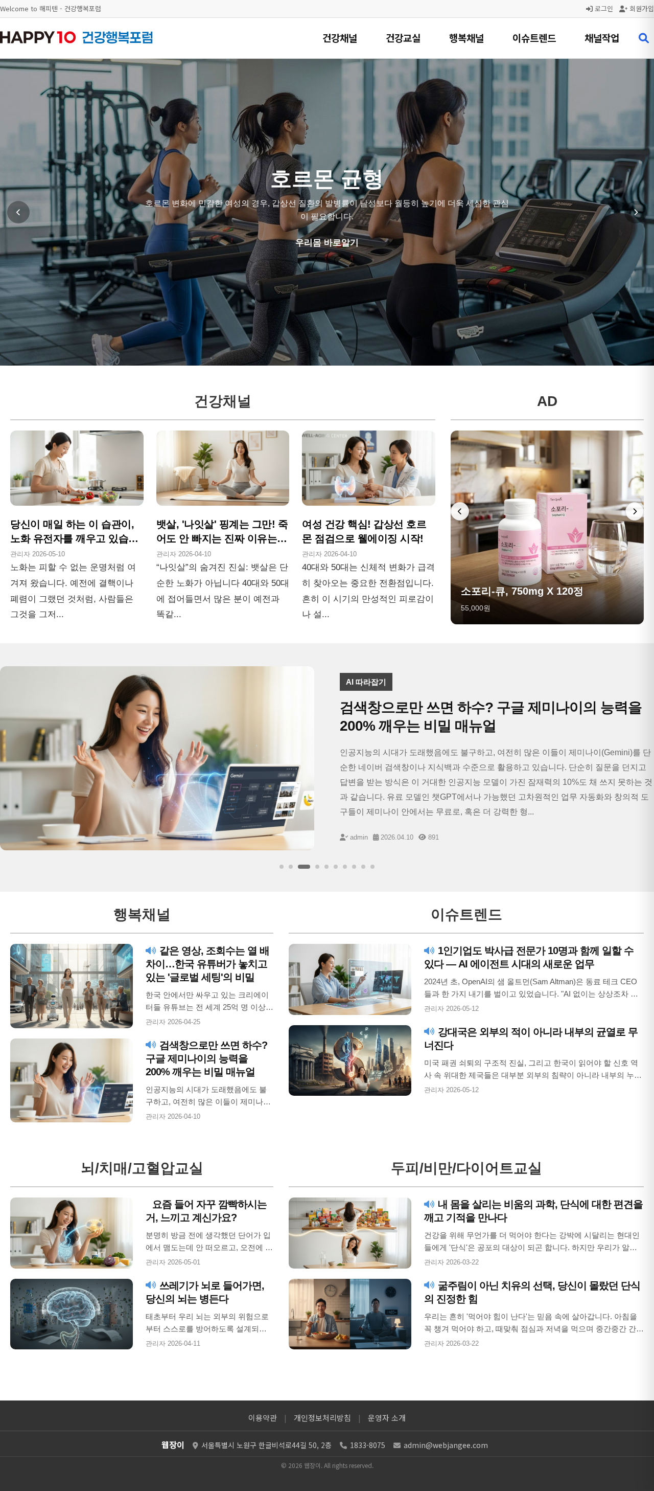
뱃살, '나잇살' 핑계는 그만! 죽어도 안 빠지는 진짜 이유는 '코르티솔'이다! (222, 538)
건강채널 (339, 37)
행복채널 (466, 37)
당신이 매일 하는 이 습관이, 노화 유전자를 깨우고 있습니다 (74, 538)
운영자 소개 (387, 1417)
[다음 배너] (634, 511)
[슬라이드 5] (326, 867)
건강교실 (403, 37)
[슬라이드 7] (345, 867)
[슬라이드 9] (363, 867)
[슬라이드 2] (291, 867)
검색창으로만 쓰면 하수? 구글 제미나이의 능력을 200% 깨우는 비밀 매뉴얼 (206, 1058)
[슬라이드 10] (372, 867)
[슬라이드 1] (281, 867)
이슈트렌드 (534, 37)
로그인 (603, 8)
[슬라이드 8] (354, 867)
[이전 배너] (460, 511)
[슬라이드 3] (304, 867)
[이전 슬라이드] (18, 212)
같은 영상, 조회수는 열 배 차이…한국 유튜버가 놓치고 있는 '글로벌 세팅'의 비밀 (207, 964)
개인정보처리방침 (322, 1417)
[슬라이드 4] (317, 867)
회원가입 (640, 8)
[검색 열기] (644, 38)
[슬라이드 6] (336, 867)
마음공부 (327, 242)
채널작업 (602, 37)
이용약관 (262, 1417)
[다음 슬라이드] (635, 212)
